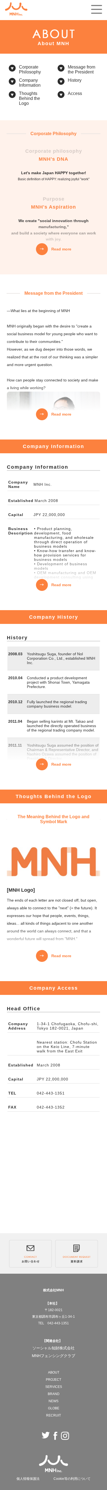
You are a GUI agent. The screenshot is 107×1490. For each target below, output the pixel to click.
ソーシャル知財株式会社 (53, 1348)
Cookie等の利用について (72, 1479)
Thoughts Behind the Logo (29, 98)
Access (75, 93)
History (74, 80)
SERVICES (53, 1387)
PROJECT (53, 1380)
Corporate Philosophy (30, 69)
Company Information (30, 83)
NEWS (53, 1401)
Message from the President (81, 69)
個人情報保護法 (28, 1479)
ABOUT (53, 1372)
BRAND (54, 1394)
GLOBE (53, 1408)
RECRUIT (53, 1415)
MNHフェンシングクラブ (53, 1355)
